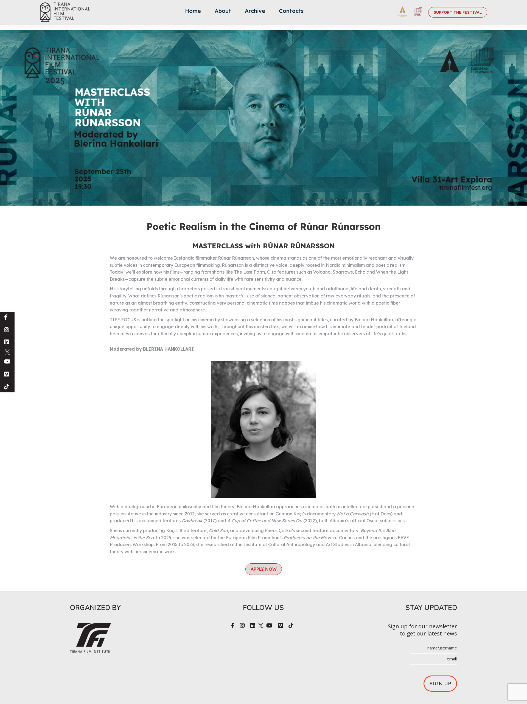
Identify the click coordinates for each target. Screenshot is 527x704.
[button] (263, 569)
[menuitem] (193, 12)
